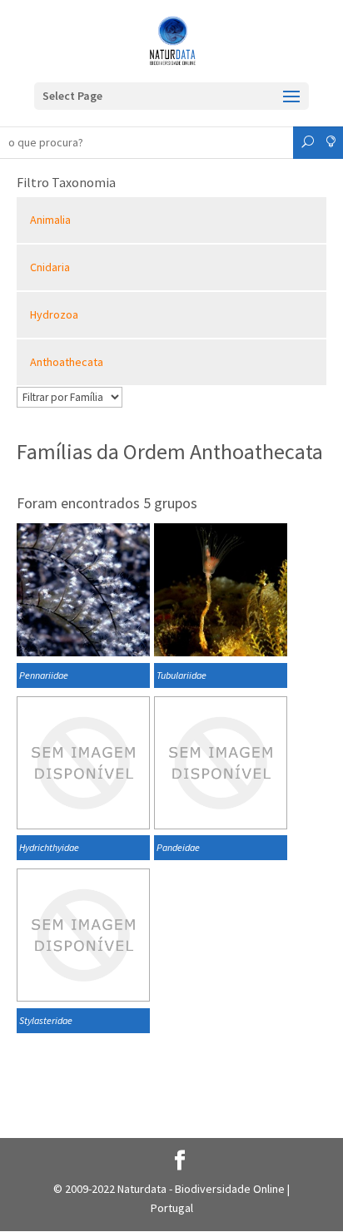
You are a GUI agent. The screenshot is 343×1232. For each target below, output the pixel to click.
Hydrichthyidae (49, 847)
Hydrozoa (54, 314)
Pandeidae (178, 847)
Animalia (50, 219)
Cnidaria (50, 267)
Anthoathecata (66, 361)
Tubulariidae (181, 675)
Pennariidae (43, 675)
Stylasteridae (45, 1020)
